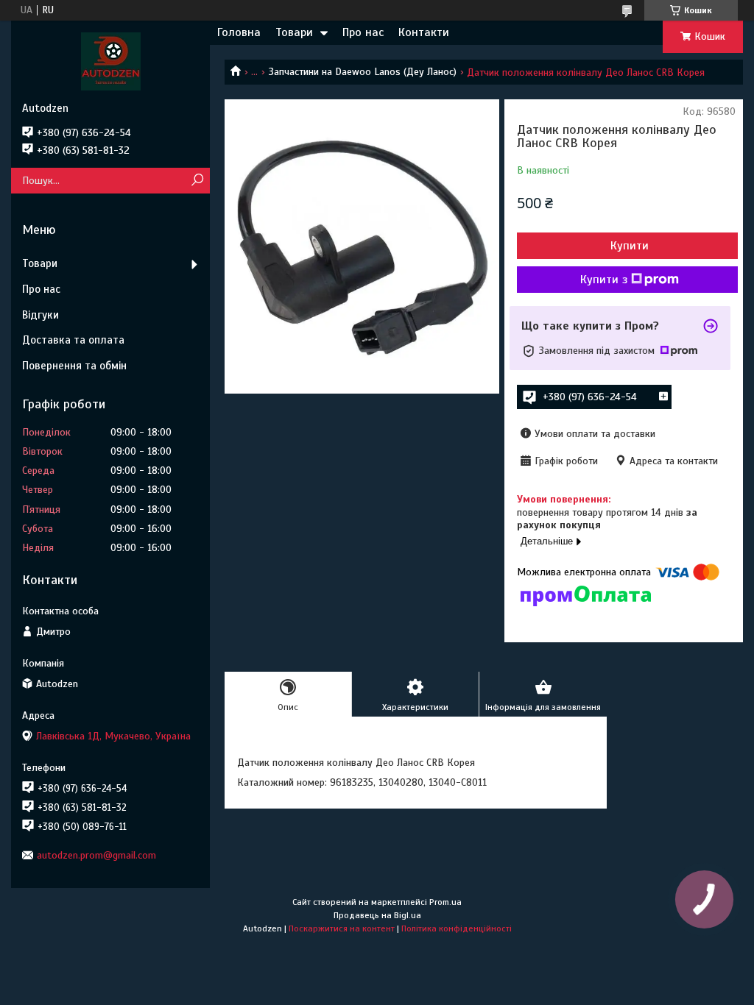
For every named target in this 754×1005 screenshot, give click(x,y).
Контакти (423, 32)
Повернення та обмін (74, 365)
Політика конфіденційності (456, 928)
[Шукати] (197, 180)
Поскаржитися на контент (342, 928)
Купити (629, 245)
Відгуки (40, 315)
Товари (294, 32)
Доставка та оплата (73, 340)
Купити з (603, 279)
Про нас (363, 32)
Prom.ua (445, 902)
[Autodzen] (110, 61)
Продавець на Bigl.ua (377, 915)
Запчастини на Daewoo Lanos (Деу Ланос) (363, 71)
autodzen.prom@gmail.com (96, 855)
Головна (239, 32)
